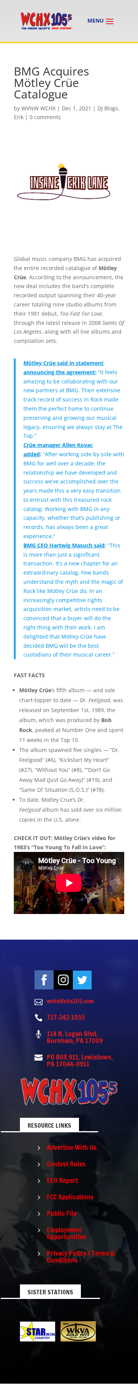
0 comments (45, 117)
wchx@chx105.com (70, 1001)
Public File (61, 1213)
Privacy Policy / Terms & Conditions (81, 1256)
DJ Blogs (107, 108)
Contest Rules (66, 1164)
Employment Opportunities (66, 1233)
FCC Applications (70, 1197)
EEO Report (62, 1180)
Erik (18, 117)
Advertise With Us (72, 1147)
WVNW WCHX (38, 108)
